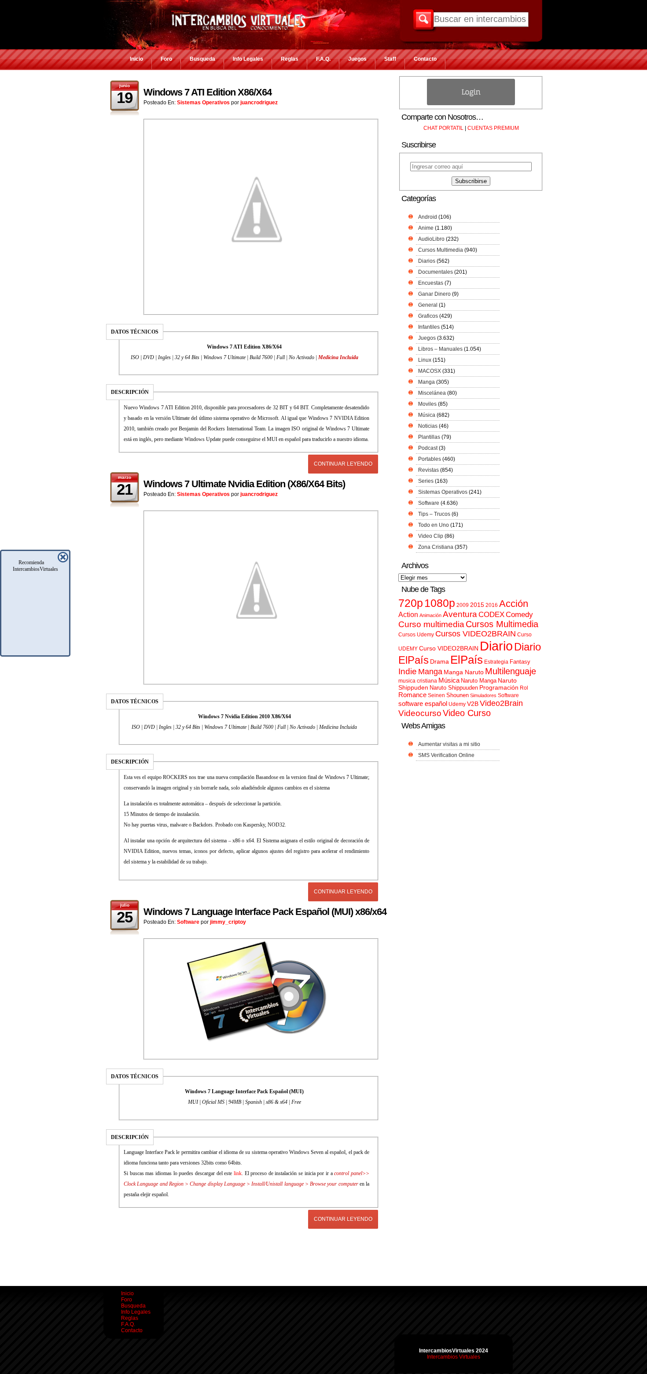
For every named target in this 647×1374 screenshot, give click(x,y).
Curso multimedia (431, 624)
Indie (407, 671)
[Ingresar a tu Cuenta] (471, 103)
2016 (491, 605)
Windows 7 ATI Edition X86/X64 (207, 92)
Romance (412, 694)
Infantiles (429, 327)
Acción (513, 603)
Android (427, 217)
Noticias (427, 426)
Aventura (460, 614)
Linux (424, 360)
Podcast (427, 448)
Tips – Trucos (434, 514)
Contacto (425, 59)
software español (422, 703)
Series (426, 481)
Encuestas (430, 283)
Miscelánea (432, 393)
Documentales (435, 272)
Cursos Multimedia (440, 250)
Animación (430, 615)
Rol (524, 688)
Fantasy (520, 661)
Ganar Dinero (434, 294)
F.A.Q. (323, 59)
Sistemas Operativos (203, 102)
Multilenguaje (510, 671)
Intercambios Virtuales (453, 1357)
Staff (390, 59)
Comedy (519, 614)
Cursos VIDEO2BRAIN (475, 633)
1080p (439, 603)
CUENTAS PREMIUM (493, 128)
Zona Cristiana (435, 547)
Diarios (426, 261)
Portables (429, 459)
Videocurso (419, 713)
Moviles (427, 404)
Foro (166, 59)
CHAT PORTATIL (443, 128)
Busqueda (202, 59)
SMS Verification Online (446, 755)
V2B (472, 703)
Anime (426, 228)
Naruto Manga (478, 680)
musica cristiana (417, 681)
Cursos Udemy (416, 635)
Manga (426, 382)
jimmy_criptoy (228, 922)
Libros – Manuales (440, 349)
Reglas (289, 59)
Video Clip (430, 536)
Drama (439, 661)
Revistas (428, 470)
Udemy (457, 704)
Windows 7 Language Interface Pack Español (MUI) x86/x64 (264, 911)
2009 (462, 605)
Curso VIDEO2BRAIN (448, 648)
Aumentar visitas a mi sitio (449, 744)
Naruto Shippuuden (454, 687)
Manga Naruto (464, 672)
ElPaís (466, 660)
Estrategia (496, 662)
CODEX (491, 614)
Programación (498, 687)
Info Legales (248, 59)
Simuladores (483, 695)
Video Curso (467, 713)
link (238, 1173)
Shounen (457, 695)
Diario (496, 646)
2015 (477, 605)
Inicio (136, 59)
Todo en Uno (433, 525)
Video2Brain (501, 703)
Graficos (428, 316)
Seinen (436, 695)
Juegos (357, 59)
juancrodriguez (259, 102)
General (427, 305)
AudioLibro (431, 239)
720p (410, 603)
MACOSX (429, 371)
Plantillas (429, 437)
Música (426, 415)
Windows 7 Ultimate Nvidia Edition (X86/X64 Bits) (244, 483)
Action (408, 614)
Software (188, 922)
